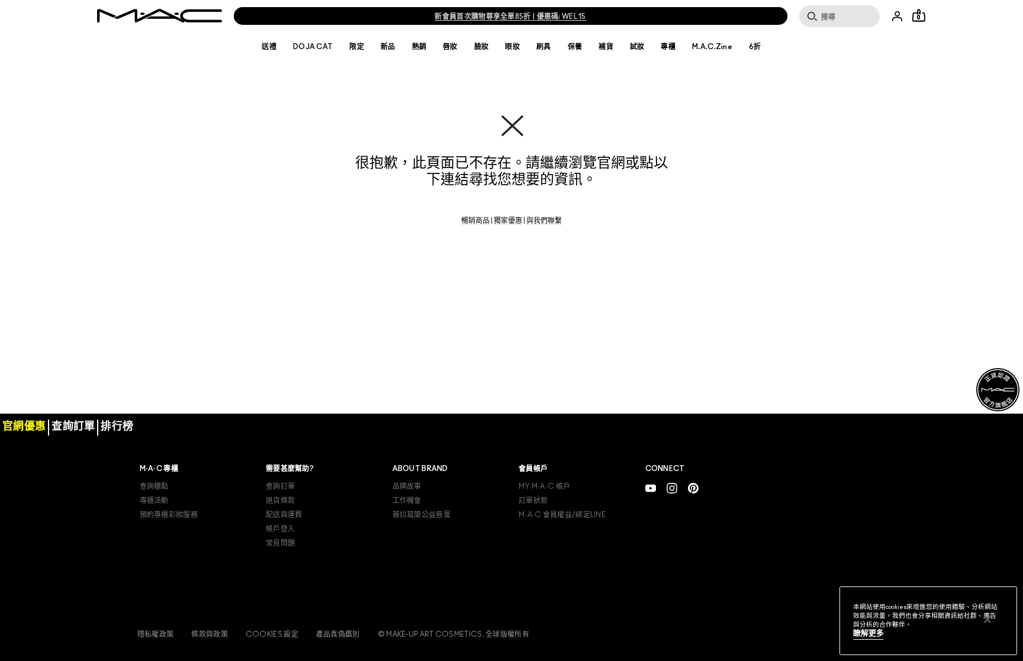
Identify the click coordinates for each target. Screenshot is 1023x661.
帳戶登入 (280, 529)
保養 (575, 46)
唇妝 (450, 46)
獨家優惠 (508, 220)
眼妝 (512, 46)
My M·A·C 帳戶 (544, 486)
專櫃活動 (154, 500)
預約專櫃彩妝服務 (169, 514)
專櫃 (668, 46)
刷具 (543, 46)
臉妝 (481, 46)
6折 (755, 46)
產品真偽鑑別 (338, 634)
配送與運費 (284, 514)
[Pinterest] (693, 488)
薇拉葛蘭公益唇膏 (422, 514)
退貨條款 (280, 500)
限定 (356, 46)
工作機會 (407, 500)
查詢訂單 (280, 486)
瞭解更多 (868, 633)
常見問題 (280, 543)
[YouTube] (650, 488)
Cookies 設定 (272, 634)
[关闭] (987, 620)
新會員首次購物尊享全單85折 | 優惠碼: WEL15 (510, 16)
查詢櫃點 (154, 486)
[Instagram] (672, 488)
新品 (388, 46)
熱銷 (419, 46)
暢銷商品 (475, 220)
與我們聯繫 (544, 220)
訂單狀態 (533, 500)
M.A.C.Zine (712, 46)
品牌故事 (407, 486)
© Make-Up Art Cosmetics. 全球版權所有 (453, 634)
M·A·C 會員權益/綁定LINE (562, 514)
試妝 (637, 46)
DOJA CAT (313, 46)
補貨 (606, 46)
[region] (928, 620)
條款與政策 (209, 634)
